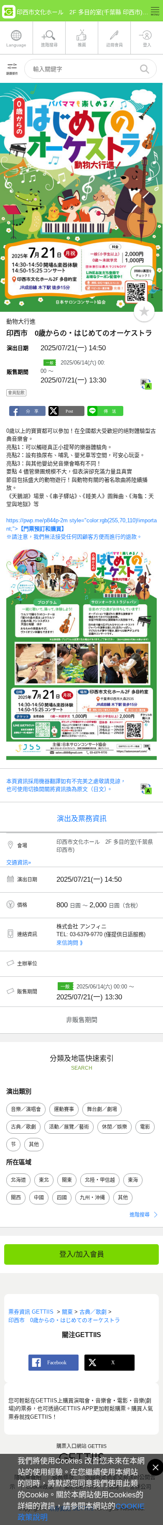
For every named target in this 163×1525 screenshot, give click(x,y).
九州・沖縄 (92, 1198)
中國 (39, 1198)
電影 (145, 1127)
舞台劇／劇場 (102, 1109)
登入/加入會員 (81, 1254)
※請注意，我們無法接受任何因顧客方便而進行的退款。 (74, 537)
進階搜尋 (140, 1215)
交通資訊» (18, 862)
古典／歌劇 (23, 1127)
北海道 (18, 1180)
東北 (44, 1180)
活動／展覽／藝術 (69, 1127)
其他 (34, 1145)
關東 (67, 1180)
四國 (62, 1198)
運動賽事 (64, 1109)
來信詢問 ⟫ (69, 943)
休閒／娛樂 (114, 1127)
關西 (16, 1198)
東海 (133, 1180)
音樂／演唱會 (26, 1109)
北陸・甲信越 (100, 1180)
